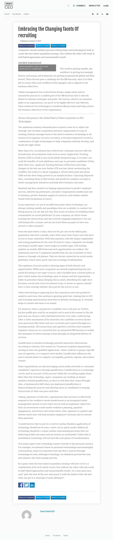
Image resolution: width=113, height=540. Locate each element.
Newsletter (94, 6)
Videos (26, 14)
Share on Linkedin (58, 46)
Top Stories (16, 14)
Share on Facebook (26, 46)
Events (6, 14)
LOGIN (105, 6)
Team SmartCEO (47, 511)
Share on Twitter (42, 46)
